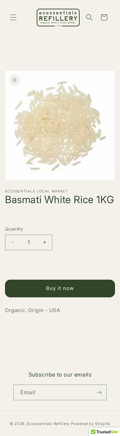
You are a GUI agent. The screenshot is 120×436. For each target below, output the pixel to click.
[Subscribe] (99, 392)
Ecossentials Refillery (48, 423)
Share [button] (18, 330)
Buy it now (60, 288)
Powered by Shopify (91, 423)
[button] (13, 17)
